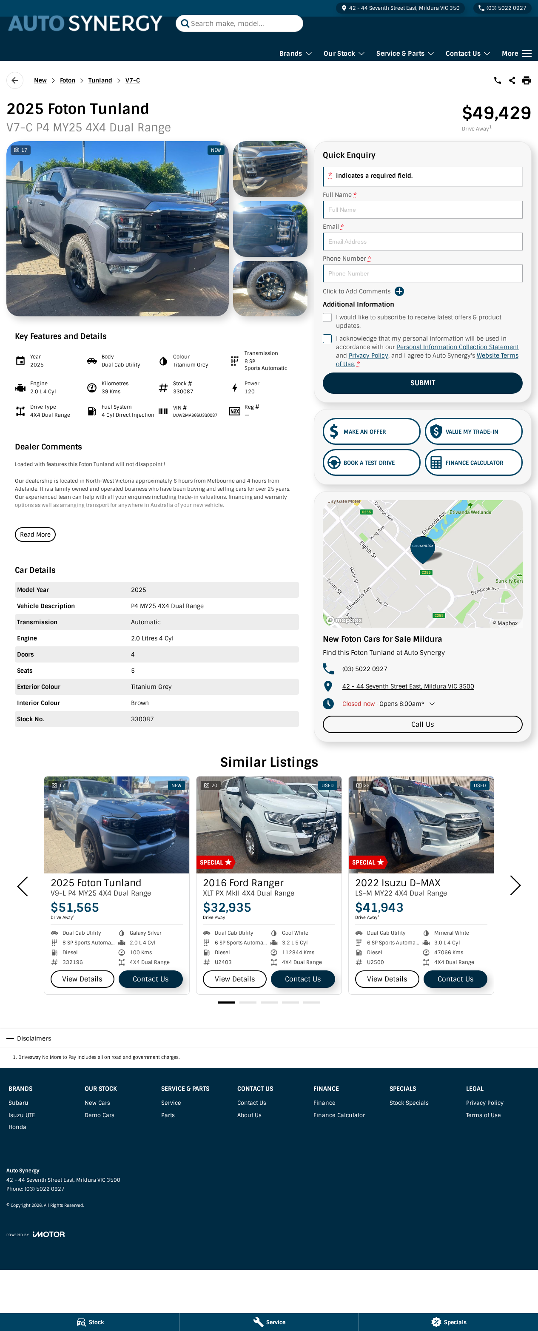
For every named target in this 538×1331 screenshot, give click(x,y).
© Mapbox (505, 623)
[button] (156, 228)
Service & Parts (400, 53)
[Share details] (512, 80)
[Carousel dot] (226, 1002)
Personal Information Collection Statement (458, 347)
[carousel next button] (515, 885)
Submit (422, 382)
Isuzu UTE (22, 1115)
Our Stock (340, 53)
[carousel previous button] (23, 885)
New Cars (97, 1102)
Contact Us (463, 53)
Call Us (422, 724)
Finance (324, 1102)
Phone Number (347, 258)
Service (171, 1102)
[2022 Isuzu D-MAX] (421, 824)
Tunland (100, 80)
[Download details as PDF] (526, 80)
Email (333, 226)
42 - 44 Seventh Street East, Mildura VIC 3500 (408, 686)
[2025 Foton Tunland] (116, 824)
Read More (35, 534)
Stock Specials (409, 1102)
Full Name (340, 195)
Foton (67, 80)
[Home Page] (86, 23)
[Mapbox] (345, 620)
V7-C (132, 80)
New (40, 80)
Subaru (18, 1102)
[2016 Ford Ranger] (269, 824)
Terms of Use (483, 1115)
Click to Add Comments (356, 291)
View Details (82, 979)
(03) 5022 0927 (364, 669)
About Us (249, 1115)
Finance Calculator (339, 1115)
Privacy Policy (368, 355)
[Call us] (497, 80)
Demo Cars (99, 1115)
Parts (168, 1115)
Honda (17, 1127)
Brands (290, 53)
